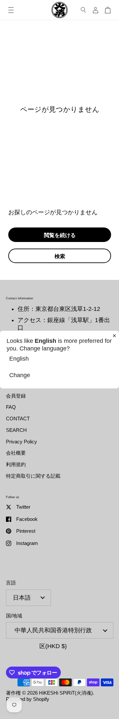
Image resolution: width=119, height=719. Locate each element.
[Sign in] (95, 10)
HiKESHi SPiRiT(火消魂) (66, 693)
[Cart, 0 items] (108, 10)
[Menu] (11, 10)
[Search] (83, 10)
